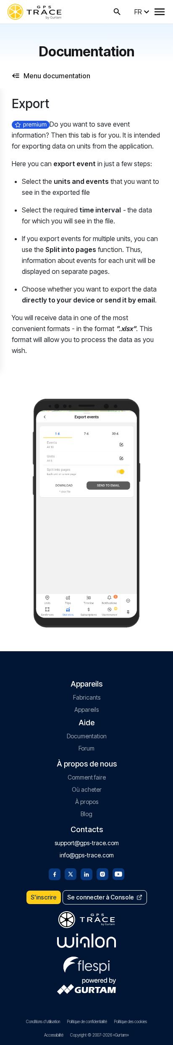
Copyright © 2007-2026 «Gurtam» (99, 1034)
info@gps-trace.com (87, 855)
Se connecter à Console (100, 897)
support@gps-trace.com (87, 842)
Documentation (87, 736)
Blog (86, 813)
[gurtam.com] (86, 940)
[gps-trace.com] (34, 11)
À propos (86, 801)
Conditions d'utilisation (43, 1021)
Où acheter (87, 789)
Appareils (86, 709)
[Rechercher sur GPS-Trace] (117, 12)
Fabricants (86, 697)
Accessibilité (53, 1034)
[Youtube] (118, 873)
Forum (86, 748)
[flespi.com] (86, 963)
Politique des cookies (130, 1021)
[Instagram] (102, 873)
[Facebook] (54, 873)
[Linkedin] (86, 873)
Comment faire (87, 777)
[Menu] (159, 12)
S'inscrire (44, 897)
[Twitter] (70, 873)
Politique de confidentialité (87, 1021)
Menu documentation (57, 76)
